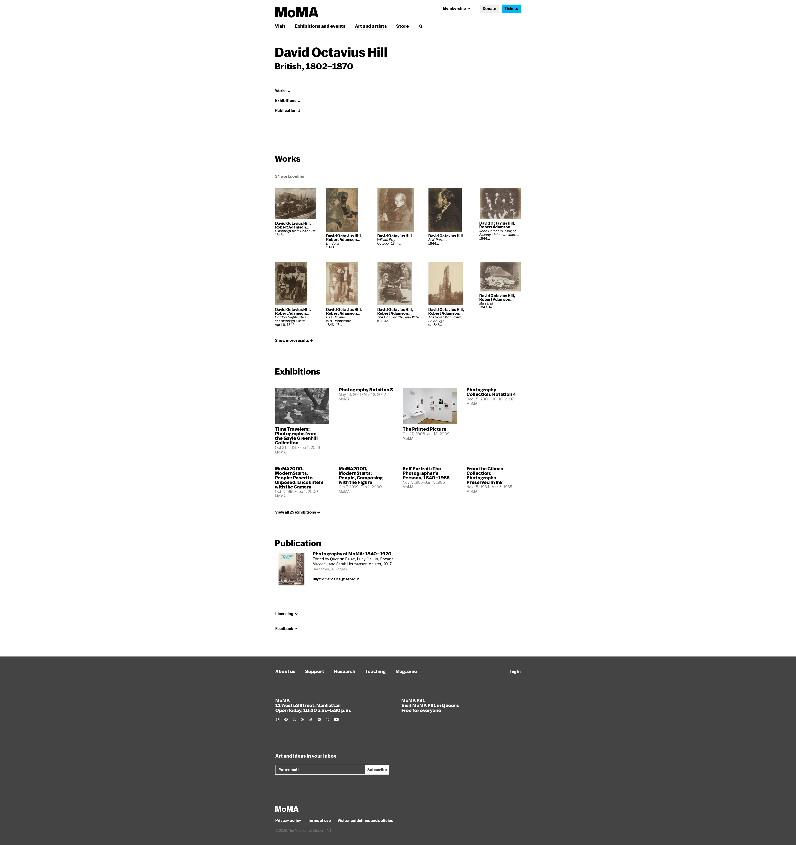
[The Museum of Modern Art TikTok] (311, 719)
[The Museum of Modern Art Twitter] (294, 719)
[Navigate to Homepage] (297, 12)
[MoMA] (287, 809)
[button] (283, 91)
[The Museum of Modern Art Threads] (302, 719)
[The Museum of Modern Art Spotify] (319, 719)
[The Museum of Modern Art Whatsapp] (327, 719)
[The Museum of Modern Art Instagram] (278, 719)
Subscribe (377, 769)
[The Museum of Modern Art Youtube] (336, 719)
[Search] (420, 26)
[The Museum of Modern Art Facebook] (286, 719)
